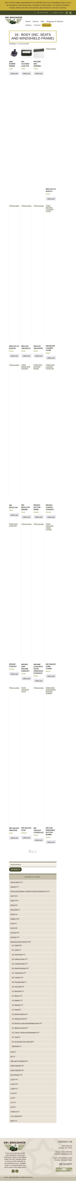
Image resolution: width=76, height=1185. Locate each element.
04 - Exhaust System (18, 959)
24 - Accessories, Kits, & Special (22, 1041)
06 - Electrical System (19, 968)
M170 (12, 923)
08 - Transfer (16, 977)
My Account (42, 12)
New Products (15, 882)
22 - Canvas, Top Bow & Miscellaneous (24, 1032)
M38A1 (12, 919)
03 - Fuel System (17, 954)
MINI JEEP (14, 909)
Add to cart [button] (14, 73)
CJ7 (11, 1102)
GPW (12, 900)
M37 (12, 1052)
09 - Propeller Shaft (18, 982)
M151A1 (13, 932)
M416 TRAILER (15, 1070)
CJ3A (12, 1084)
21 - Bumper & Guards (19, 1028)
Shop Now (46, 25)
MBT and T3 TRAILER (17, 1061)
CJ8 (11, 1107)
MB (11, 896)
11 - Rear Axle (16, 991)
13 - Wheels (15, 1000)
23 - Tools (15, 1037)
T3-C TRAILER (15, 1116)
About (27, 21)
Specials (13, 887)
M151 (12, 928)
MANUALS (15, 1046)
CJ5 (11, 1093)
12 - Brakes (15, 996)
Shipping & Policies (54, 21)
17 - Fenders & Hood (18, 1018)
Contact (37, 25)
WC (11, 1056)
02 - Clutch (15, 950)
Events (35, 21)
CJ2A (12, 1079)
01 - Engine (15, 945)
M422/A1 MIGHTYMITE (18, 942)
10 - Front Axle (16, 986)
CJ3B (12, 1088)
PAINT (12, 1121)
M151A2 (13, 937)
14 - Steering (16, 1005)
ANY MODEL (14, 1075)
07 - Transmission (17, 973)
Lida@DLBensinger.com (63, 1154)
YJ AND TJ (13, 1111)
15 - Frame (15, 1009)
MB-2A (12, 905)
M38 (12, 914)
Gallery (28, 25)
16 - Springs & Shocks (18, 1014)
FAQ (42, 21)
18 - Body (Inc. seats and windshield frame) (25, 1023)
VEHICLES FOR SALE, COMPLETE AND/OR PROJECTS (28, 891)
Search (15, 869)
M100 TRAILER (15, 1065)
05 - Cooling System (18, 963)
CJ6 (11, 1098)
